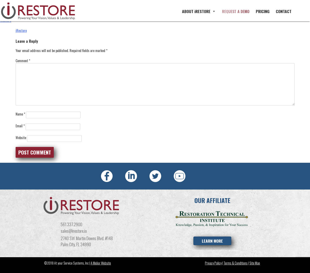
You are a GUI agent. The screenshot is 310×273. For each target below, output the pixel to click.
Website (21, 137)
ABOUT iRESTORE (196, 11)
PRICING (263, 11)
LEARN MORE (212, 241)
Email (20, 125)
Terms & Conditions (236, 263)
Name (20, 114)
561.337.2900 (71, 224)
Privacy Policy (213, 263)
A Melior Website (101, 263)
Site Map (254, 263)
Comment (23, 60)
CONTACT (283, 11)
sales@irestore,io (74, 230)
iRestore (21, 30)
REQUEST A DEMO (235, 11)
